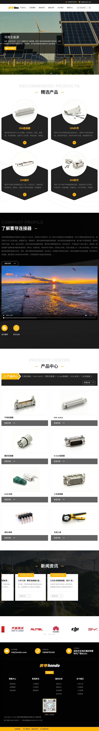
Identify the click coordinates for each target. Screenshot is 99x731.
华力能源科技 (44, 729)
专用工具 (57, 532)
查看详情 (7, 263)
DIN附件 (74, 180)
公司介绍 (80, 684)
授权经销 (12, 684)
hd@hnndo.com (19, 652)
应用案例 (32, 7)
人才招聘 (80, 690)
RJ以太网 (74, 376)
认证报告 (80, 687)
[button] (49, 73)
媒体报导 (36, 690)
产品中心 (23, 7)
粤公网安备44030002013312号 (32, 720)
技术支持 (59, 694)
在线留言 (49, 672)
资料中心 (59, 684)
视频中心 (59, 687)
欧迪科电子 (35, 729)
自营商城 (12, 687)
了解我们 (9, 48)
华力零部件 (26, 729)
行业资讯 (36, 687)
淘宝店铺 (12, 690)
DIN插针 (24, 180)
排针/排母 (8, 532)
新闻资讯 (42, 7)
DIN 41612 (38, 376)
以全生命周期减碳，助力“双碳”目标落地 (13, 581)
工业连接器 (85, 376)
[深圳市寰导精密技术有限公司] (15, 8)
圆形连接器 (49, 376)
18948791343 (48, 652)
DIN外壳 (74, 128)
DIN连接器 (24, 128)
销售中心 (70, 7)
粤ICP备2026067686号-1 (12, 720)
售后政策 (59, 690)
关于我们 (61, 7)
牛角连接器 (26, 376)
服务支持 (51, 7)
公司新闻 (36, 684)
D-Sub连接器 (62, 376)
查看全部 (87, 382)
